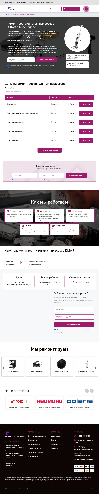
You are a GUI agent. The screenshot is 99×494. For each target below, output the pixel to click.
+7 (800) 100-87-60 (79, 282)
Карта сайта (90, 489)
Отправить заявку (47, 60)
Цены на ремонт (21, 3)
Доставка (40, 3)
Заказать (86, 104)
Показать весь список (49, 150)
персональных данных (57, 180)
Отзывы (32, 3)
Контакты (49, 3)
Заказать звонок (55, 9)
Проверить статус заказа (71, 9)
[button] (3, 368)
